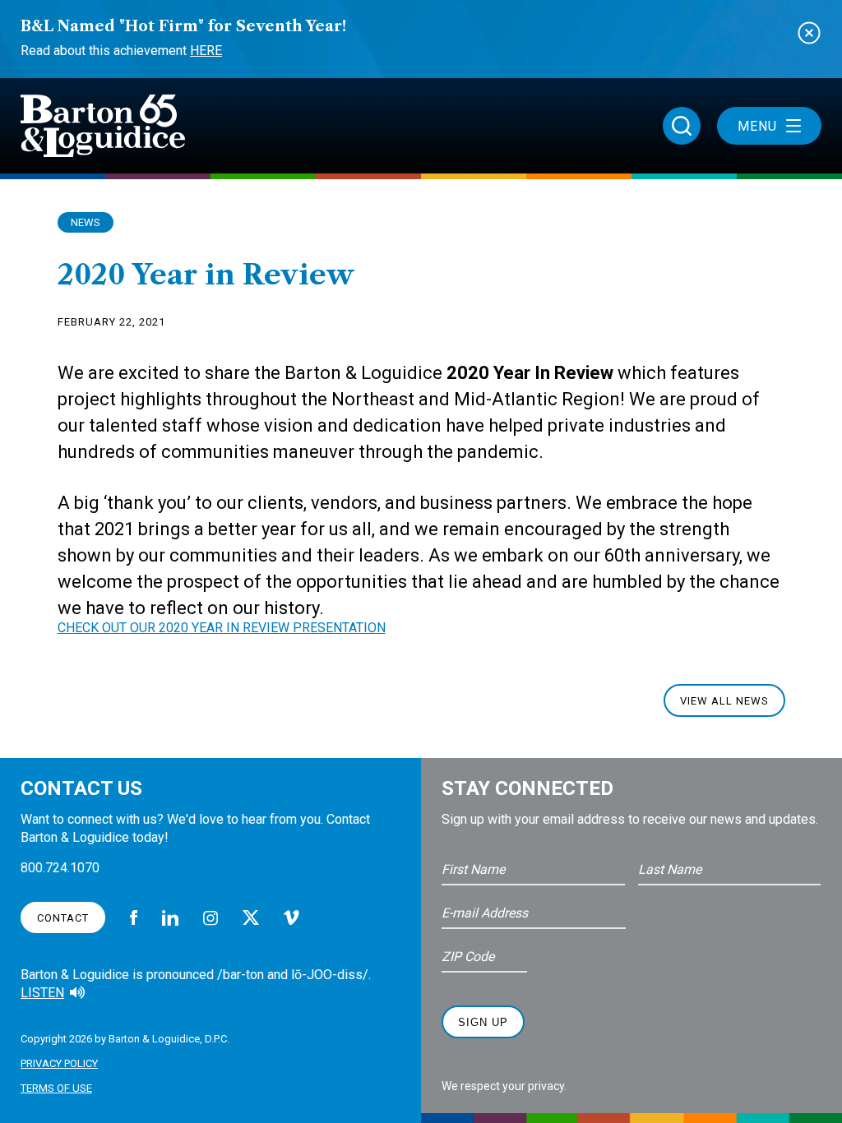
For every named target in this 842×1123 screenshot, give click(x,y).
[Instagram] (210, 918)
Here (206, 50)
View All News (724, 701)
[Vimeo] (291, 918)
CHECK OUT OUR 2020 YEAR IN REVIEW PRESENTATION (222, 627)
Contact (63, 918)
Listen (42, 993)
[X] (251, 917)
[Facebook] (133, 917)
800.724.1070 (60, 868)
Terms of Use (56, 1088)
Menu (757, 126)
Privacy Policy (59, 1063)
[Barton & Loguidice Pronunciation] (77, 993)
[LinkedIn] (170, 918)
